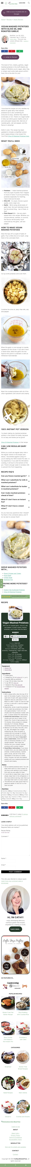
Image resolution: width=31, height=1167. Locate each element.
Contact (15, 1154)
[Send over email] (19, 51)
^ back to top (15, 1126)
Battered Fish (8, 579)
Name (3, 858)
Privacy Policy (15, 1135)
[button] (12, 632)
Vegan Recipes (18, 19)
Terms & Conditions (15, 1137)
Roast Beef (7, 575)
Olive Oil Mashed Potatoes (10, 442)
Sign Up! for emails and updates (15, 1147)
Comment (5, 836)
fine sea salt (18, 685)
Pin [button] (7, 636)
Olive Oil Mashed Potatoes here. (18, 136)
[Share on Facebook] (4, 51)
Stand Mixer (8, 670)
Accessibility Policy (15, 1139)
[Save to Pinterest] (12, 51)
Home (3, 19)
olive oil (19, 677)
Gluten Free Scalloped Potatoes (14, 590)
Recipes (9, 19)
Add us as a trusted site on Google (17, 13)
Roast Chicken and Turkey (12, 573)
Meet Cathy (15, 1133)
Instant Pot (8, 668)
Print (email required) (19, 636)
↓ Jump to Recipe (10, 57)
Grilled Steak (8, 577)
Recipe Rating (5, 830)
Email (3, 865)
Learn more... (15, 929)
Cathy (17, 661)
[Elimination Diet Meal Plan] (10, 1122)
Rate (16, 639)
